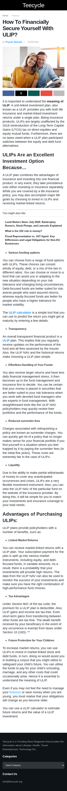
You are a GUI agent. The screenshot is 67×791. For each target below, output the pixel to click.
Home (5, 15)
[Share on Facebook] (8, 93)
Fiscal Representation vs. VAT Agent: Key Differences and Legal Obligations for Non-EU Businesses (32, 240)
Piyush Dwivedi (14, 42)
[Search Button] (63, 5)
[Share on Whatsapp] (34, 93)
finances (15, 692)
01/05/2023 (33, 42)
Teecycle (33, 5)
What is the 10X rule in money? (23, 230)
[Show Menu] (4, 5)
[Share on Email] (46, 93)
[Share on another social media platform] (58, 93)
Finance (15, 15)
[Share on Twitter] (21, 93)
